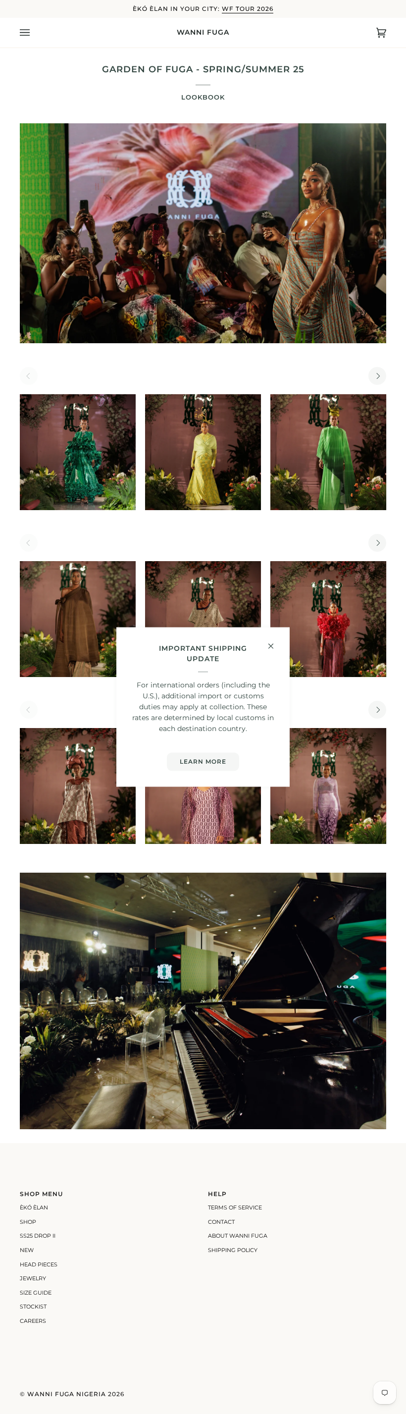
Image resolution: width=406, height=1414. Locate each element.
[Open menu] (35, 33)
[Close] (275, 641)
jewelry (33, 1278)
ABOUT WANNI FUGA (237, 1235)
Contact (221, 1221)
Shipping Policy (232, 1250)
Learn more (203, 761)
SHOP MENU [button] (41, 1194)
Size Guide (35, 1292)
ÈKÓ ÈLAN (34, 1207)
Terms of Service (235, 1207)
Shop (28, 1221)
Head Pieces (38, 1264)
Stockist (33, 1306)
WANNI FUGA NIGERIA (66, 1394)
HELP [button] (217, 1194)
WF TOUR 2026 (247, 8)
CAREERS (33, 1320)
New (27, 1250)
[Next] (377, 376)
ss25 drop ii (37, 1235)
